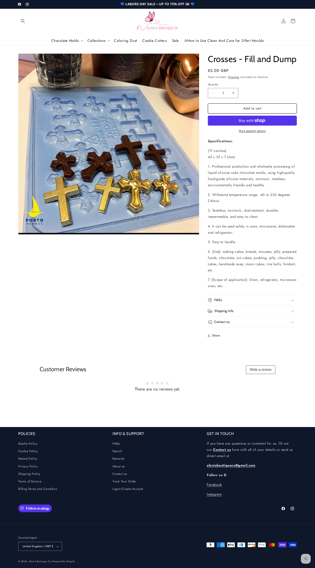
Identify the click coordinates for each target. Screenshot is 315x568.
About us (118, 466)
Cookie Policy (28, 451)
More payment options (252, 131)
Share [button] (216, 335)
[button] (23, 21)
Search (117, 451)
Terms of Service (30, 481)
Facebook (214, 484)
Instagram (214, 494)
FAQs (116, 444)
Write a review (261, 369)
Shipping (233, 77)
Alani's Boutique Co (40, 561)
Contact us (119, 474)
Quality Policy (27, 444)
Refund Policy (27, 459)
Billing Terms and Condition (37, 489)
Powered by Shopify (63, 561)
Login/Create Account (127, 489)
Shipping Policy (29, 474)
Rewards (118, 459)
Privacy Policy (28, 466)
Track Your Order (124, 481)
